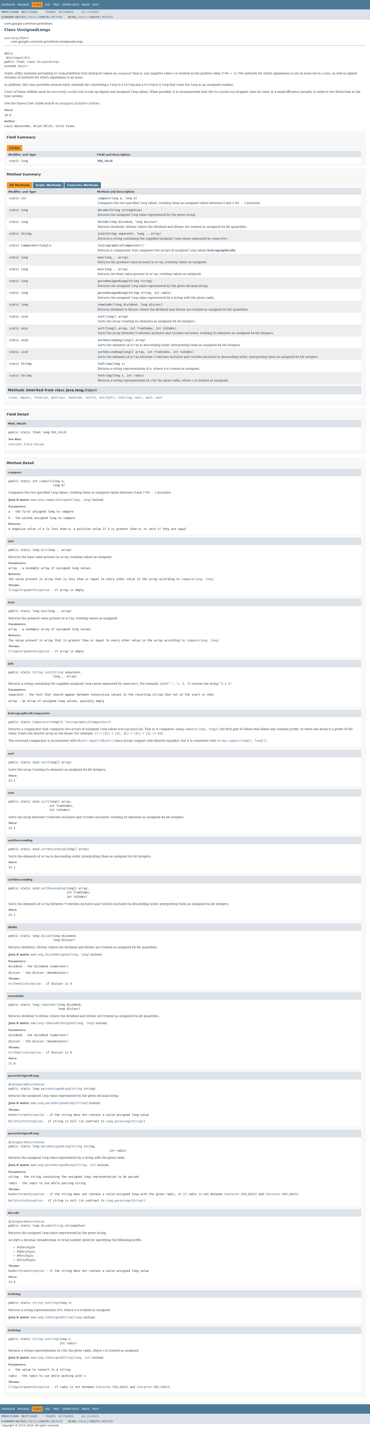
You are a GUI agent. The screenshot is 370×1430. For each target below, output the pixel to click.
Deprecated (70, 4)
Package (23, 4)
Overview (8, 4)
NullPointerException (25, 1121)
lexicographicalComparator (119, 245)
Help (95, 4)
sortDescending (110, 340)
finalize (41, 397)
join (101, 233)
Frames (50, 12)
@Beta (8, 53)
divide (103, 222)
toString (104, 363)
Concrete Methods (82, 185)
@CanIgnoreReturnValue (26, 1084)
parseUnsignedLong (112, 281)
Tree (56, 4)
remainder (105, 304)
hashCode (75, 397)
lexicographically (221, 250)
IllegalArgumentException (28, 590)
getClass (58, 397)
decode (103, 210)
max (100, 257)
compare (104, 198)
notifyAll (107, 397)
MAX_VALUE (105, 161)
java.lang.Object (16, 38)
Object (23, 66)
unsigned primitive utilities (80, 103)
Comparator (29, 245)
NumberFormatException (26, 1114)
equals (25, 397)
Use (47, 4)
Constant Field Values (26, 444)
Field (32, 17)
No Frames (66, 12)
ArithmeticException (24, 983)
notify (90, 397)
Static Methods (48, 185)
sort (101, 316)
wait (138, 397)
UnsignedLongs (48, 61)
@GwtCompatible (18, 57)
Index (86, 4)
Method (57, 17)
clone (12, 397)
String (115, 210)
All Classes (90, 12)
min (100, 269)
